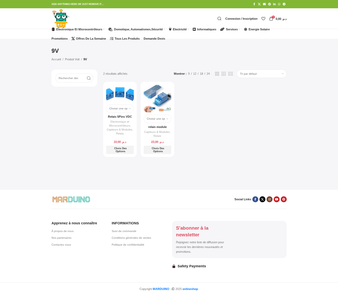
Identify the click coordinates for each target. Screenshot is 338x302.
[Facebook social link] (254, 4)
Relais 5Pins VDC (120, 116)
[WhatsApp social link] (279, 4)
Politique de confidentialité (128, 244)
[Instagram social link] (269, 199)
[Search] (88, 78)
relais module (157, 127)
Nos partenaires (61, 237)
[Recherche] (219, 18)
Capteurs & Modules (119, 129)
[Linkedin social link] (274, 4)
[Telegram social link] (284, 4)
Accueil (56, 59)
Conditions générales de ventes (131, 237)
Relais (120, 133)
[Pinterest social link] (269, 4)
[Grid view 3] (224, 73)
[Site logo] (60, 18)
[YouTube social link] (277, 199)
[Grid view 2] (217, 73)
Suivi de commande (124, 231)
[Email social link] (264, 4)
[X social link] (259, 4)
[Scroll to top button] (11, 296)
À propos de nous (62, 231)
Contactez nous (61, 244)
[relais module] (157, 98)
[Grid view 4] (230, 73)
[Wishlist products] (263, 18)
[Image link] (71, 199)
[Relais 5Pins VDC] (120, 93)
